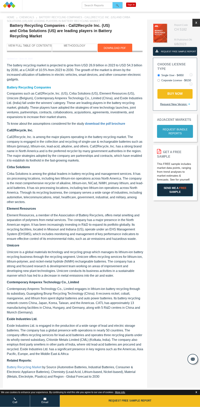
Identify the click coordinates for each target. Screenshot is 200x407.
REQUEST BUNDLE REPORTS (175, 131)
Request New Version (174, 104)
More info (120, 392)
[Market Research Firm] (11, 5)
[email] (193, 359)
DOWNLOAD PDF (115, 48)
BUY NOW (175, 93)
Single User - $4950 (172, 75)
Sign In (131, 4)
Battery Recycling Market (24, 367)
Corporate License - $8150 (176, 80)
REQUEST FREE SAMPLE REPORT (178, 51)
